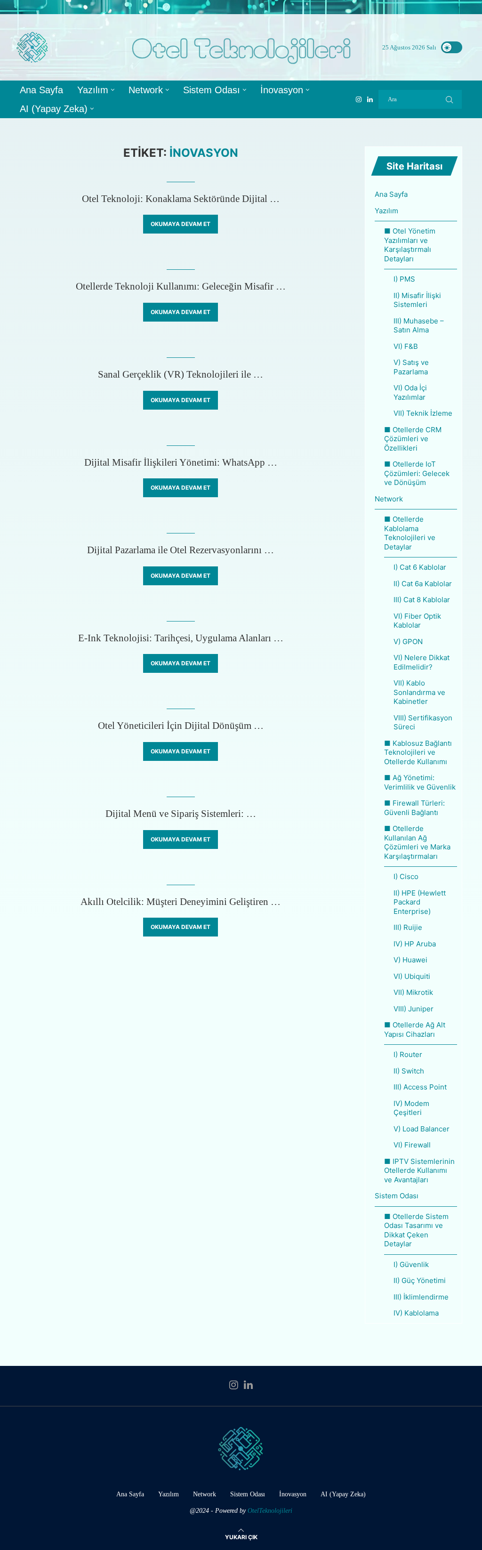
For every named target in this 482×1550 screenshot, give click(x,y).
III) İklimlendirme (421, 1296)
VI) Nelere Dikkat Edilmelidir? (422, 662)
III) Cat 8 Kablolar (422, 599)
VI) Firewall (412, 1144)
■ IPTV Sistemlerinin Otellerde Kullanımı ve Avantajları (419, 1170)
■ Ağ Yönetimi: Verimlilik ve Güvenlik (420, 782)
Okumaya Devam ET (180, 223)
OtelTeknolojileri (270, 1510)
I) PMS (404, 278)
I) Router (408, 1054)
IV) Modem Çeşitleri (411, 1108)
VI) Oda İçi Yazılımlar (410, 392)
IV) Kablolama (416, 1312)
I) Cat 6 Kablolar (420, 567)
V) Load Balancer (422, 1128)
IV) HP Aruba (415, 943)
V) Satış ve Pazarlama (411, 367)
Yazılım (92, 90)
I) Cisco (406, 876)
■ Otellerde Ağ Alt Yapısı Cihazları (414, 1029)
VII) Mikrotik (413, 992)
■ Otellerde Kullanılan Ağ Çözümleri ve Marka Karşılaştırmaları (417, 842)
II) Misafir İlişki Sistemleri (417, 300)
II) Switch (409, 1070)
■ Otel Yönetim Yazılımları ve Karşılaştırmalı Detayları (409, 244)
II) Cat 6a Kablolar (423, 583)
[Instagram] (358, 99)
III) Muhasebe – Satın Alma (419, 325)
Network (146, 90)
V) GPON (408, 641)
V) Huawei (410, 959)
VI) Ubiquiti (412, 976)
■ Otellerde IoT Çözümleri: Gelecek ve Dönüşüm (417, 473)
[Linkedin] (370, 99)
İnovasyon (281, 90)
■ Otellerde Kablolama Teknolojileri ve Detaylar (409, 533)
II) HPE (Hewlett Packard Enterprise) (420, 902)
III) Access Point (420, 1086)
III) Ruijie (408, 927)
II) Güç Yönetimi (420, 1280)
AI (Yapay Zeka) (54, 109)
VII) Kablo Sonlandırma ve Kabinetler (419, 692)
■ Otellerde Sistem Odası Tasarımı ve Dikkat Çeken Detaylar (416, 1230)
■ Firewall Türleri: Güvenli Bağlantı (414, 808)
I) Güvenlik (411, 1264)
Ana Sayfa (41, 90)
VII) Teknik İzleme (423, 413)
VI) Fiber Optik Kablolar (417, 621)
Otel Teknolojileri (241, 47)
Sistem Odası (211, 90)
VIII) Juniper (414, 1008)
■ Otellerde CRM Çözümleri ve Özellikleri (413, 438)
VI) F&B (406, 346)
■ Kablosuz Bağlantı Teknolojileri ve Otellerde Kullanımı (418, 752)
